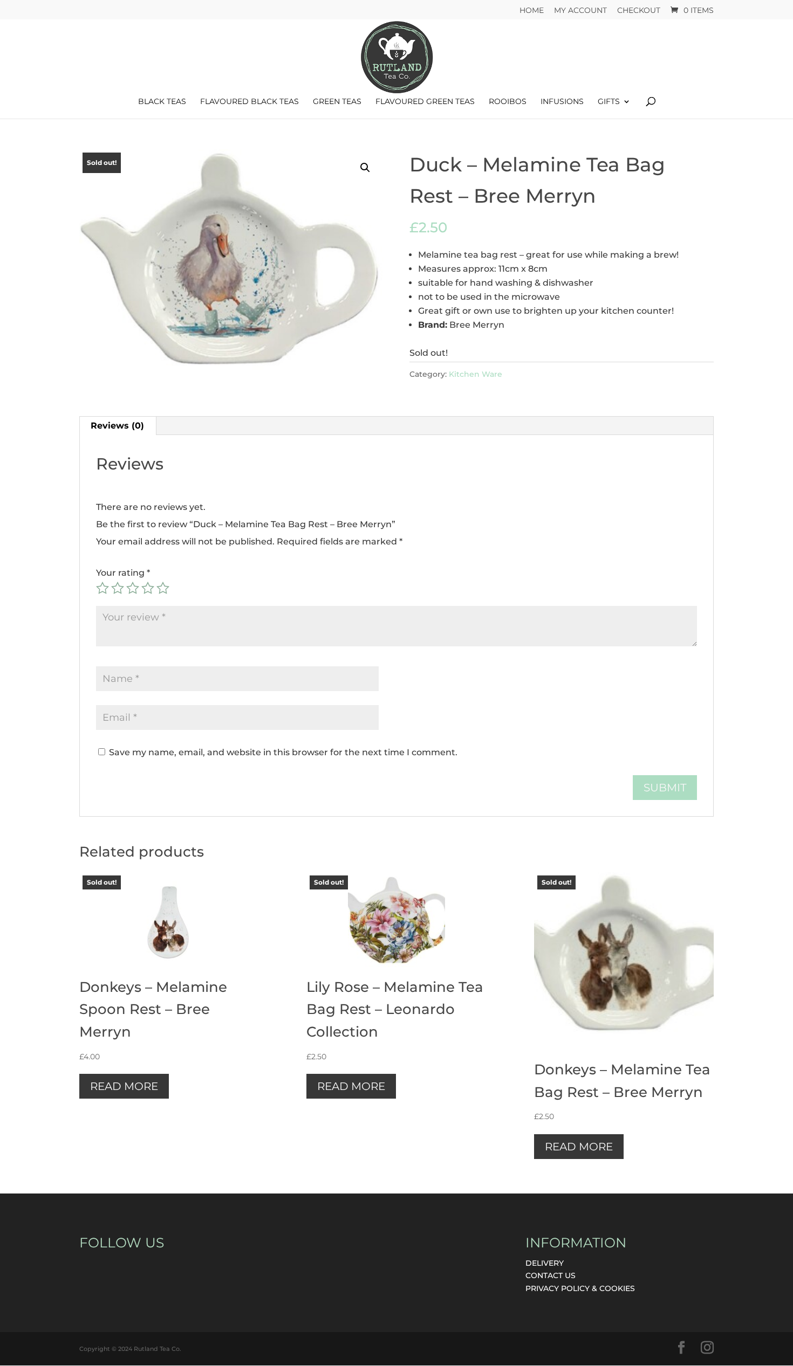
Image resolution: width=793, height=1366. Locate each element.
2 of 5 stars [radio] (117, 588)
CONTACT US (550, 1275)
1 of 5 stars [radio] (102, 588)
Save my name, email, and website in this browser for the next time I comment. (283, 752)
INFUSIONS (562, 102)
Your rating (123, 573)
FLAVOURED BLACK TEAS (249, 102)
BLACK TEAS (162, 102)
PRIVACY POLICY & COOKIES (580, 1288)
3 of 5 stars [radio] (132, 588)
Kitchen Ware (475, 374)
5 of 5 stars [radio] (162, 588)
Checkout (638, 10)
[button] (365, 167)
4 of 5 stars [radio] (147, 588)
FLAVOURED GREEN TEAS (425, 102)
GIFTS (609, 102)
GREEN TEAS (337, 102)
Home (531, 10)
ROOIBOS (508, 102)
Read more (124, 1086)
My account (580, 10)
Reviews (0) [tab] (117, 425)
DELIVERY (544, 1263)
